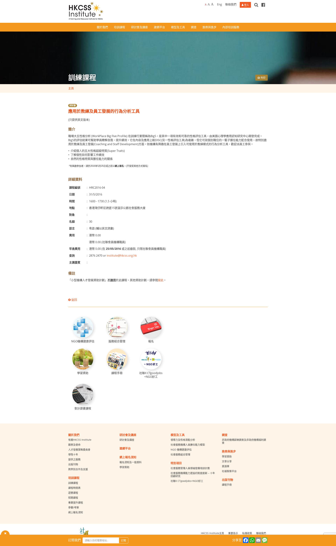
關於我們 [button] (102, 27)
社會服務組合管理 (180, 454)
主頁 (71, 88)
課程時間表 (74, 487)
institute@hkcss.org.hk (122, 255)
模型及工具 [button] (178, 27)
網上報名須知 (75, 512)
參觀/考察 (73, 507)
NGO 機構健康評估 (181, 449)
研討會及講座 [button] (139, 27)
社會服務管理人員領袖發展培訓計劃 (190, 468)
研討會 (72, 105)
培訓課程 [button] (119, 27)
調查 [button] (194, 27)
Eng (219, 4)
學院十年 (73, 454)
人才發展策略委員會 (79, 449)
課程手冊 (227, 484)
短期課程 (73, 497)
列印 (262, 77)
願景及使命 (74, 444)
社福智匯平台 (229, 471)
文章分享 (227, 461)
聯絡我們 (230, 4)
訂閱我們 (74, 540)
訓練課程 (73, 482)
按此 (160, 280)
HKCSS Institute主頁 (212, 533)
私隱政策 (247, 533)
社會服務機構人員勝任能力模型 (188, 444)
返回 (74, 300)
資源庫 (225, 466)
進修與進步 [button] (209, 27)
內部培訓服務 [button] (230, 27)
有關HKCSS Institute (79, 439)
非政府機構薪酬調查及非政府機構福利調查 (244, 441)
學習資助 (124, 467)
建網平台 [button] (159, 27)
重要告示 (233, 533)
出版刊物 (73, 464)
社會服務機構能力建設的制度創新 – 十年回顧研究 (193, 474)
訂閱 (123, 540)
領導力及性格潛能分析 (183, 439)
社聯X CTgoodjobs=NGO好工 (187, 481)
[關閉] (5, 533)
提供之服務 (74, 459)
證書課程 (73, 492)
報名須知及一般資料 (131, 462)
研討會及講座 (127, 439)
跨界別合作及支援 (78, 469)
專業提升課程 (75, 502)
